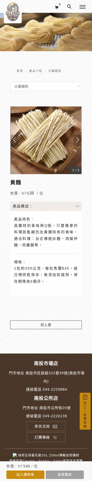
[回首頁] (13, 11)
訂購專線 (42, 437)
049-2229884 (55, 389)
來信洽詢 (42, 426)
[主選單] (82, 7)
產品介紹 (35, 70)
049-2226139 (55, 416)
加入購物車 (25, 474)
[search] (70, 7)
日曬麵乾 (55, 70)
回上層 (46, 325)
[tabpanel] (46, 32)
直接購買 (64, 474)
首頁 (20, 70)
